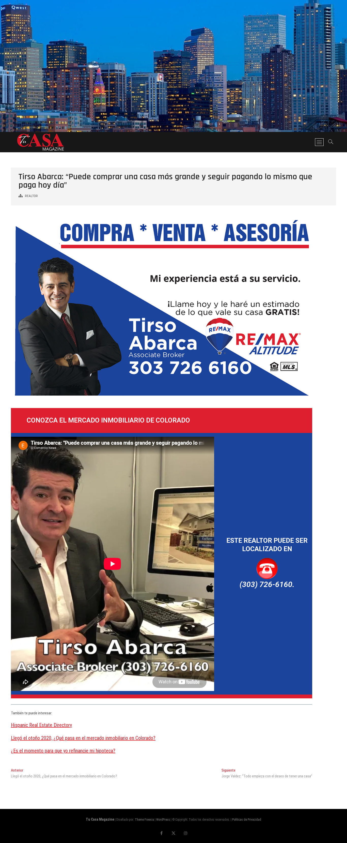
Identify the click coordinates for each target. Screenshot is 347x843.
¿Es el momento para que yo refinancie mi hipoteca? (63, 751)
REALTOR (31, 196)
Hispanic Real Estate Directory (41, 725)
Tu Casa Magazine (100, 819)
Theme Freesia (144, 819)
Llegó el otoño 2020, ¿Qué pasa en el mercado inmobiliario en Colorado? (83, 738)
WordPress (163, 819)
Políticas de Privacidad (246, 819)
